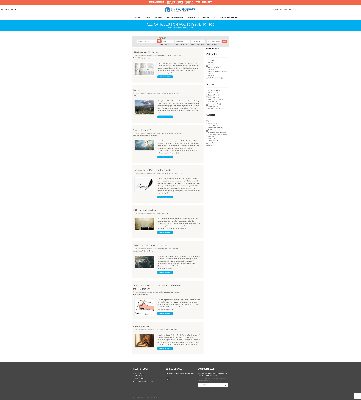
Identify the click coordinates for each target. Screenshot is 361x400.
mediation (149, 58)
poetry (135, 95)
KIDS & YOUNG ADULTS (175, 17)
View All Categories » (197, 44)
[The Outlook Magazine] (180, 9)
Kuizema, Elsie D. (167, 93)
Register (13, 9)
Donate (275, 9)
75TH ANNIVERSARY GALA (228, 17)
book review (169, 330)
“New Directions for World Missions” (150, 245)
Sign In (6, 9)
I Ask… (136, 89)
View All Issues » (212, 44)
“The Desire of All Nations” (146, 52)
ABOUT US (136, 17)
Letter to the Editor (142, 294)
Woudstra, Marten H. (168, 133)
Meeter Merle (166, 173)
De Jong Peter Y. (167, 249)
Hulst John (165, 213)
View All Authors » (165, 44)
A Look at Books (141, 326)
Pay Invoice (283, 9)
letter (134, 294)
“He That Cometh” (142, 129)
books (175, 330)
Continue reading (164, 77)
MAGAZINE (158, 17)
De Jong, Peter (168, 292)
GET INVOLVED (208, 17)
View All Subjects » (181, 44)
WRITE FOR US (192, 17)
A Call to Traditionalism (144, 210)
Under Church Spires (146, 251)
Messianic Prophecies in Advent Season (145, 135)
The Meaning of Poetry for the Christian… (153, 170)
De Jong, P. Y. (177, 249)
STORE (148, 17)
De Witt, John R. (167, 55)
